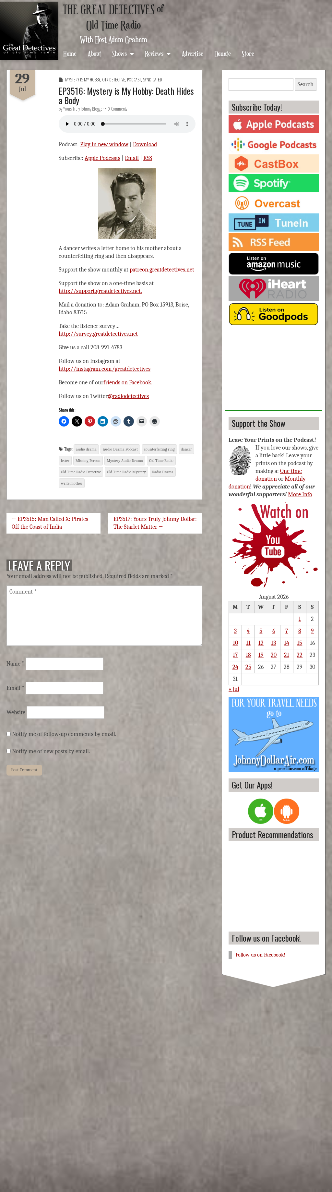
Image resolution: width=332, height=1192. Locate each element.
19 (261, 655)
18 (248, 655)
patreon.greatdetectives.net (162, 269)
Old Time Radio (161, 460)
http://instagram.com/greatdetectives (104, 369)
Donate (222, 53)
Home (70, 53)
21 (286, 655)
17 (235, 655)
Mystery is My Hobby (82, 80)
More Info (300, 494)
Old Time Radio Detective (81, 472)
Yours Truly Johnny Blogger (83, 109)
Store (248, 53)
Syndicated (152, 80)
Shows (119, 53)
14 (286, 643)
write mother (71, 483)
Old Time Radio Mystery (126, 472)
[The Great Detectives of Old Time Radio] (29, 31)
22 (299, 655)
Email (132, 158)
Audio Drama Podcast (120, 449)
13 (273, 643)
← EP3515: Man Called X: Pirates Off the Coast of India (50, 523)
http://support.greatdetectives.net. (100, 291)
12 (261, 643)
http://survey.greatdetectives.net (98, 334)
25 (248, 667)
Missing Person (88, 460)
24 (235, 667)
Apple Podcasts (102, 158)
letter (65, 460)
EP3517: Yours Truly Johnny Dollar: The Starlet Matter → (155, 523)
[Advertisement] (273, 370)
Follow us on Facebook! (266, 938)
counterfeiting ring (159, 449)
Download (145, 144)
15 (299, 643)
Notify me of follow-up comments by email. (64, 734)
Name (15, 663)
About (94, 53)
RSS (147, 158)
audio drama (86, 449)
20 (274, 655)
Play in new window (104, 144)
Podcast (134, 80)
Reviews (154, 53)
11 (248, 643)
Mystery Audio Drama (125, 460)
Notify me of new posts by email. (51, 751)
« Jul (234, 689)
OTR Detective (113, 80)
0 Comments (117, 109)
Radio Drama (162, 472)
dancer (186, 449)
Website (15, 712)
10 (235, 643)
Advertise (192, 53)
